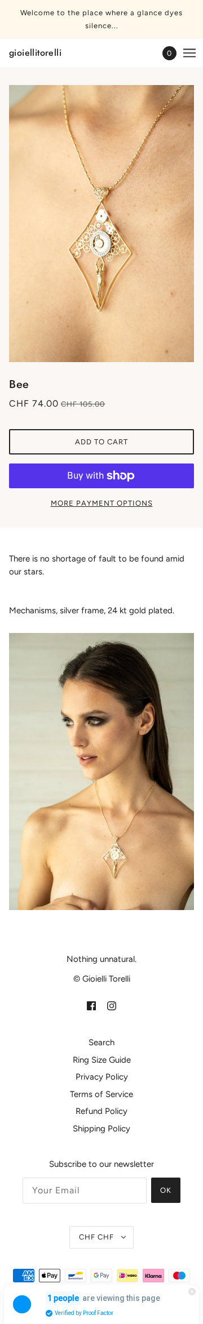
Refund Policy (101, 1111)
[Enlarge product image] (101, 223)
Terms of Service (101, 1094)
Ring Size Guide (102, 1060)
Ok (165, 1190)
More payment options (102, 503)
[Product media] (101, 771)
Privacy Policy (102, 1077)
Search (101, 1042)
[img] (91, 1006)
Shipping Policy (101, 1129)
